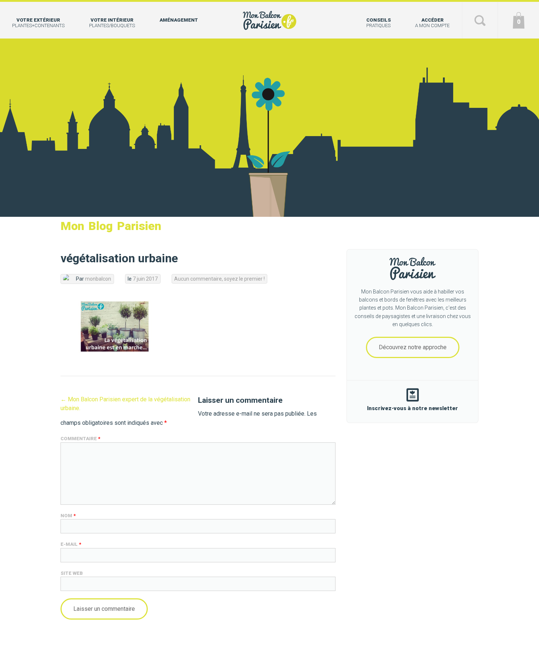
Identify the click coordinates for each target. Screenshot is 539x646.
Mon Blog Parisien (110, 226)
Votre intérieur (112, 22)
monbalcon (98, 279)
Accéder (432, 22)
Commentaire (80, 438)
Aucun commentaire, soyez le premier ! (219, 279)
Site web (71, 573)
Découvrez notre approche (413, 347)
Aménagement (179, 20)
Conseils (378, 22)
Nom (68, 515)
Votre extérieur (38, 22)
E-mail (70, 544)
